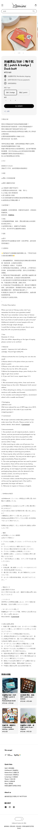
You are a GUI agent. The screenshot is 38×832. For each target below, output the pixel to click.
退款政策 (18, 826)
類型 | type (7, 87)
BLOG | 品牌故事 (10, 781)
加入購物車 (19, 106)
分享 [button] (8, 111)
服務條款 (6, 826)
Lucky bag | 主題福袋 (11, 777)
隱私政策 (12, 826)
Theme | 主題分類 (10, 779)
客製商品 (11, 215)
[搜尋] (34, 11)
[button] (2, 5)
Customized (26, 424)
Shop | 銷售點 (9, 783)
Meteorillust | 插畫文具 (12, 772)
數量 (5, 97)
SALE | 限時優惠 (9, 768)
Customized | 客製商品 (12, 775)
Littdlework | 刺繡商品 (11, 770)
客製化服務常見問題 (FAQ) (13, 786)
